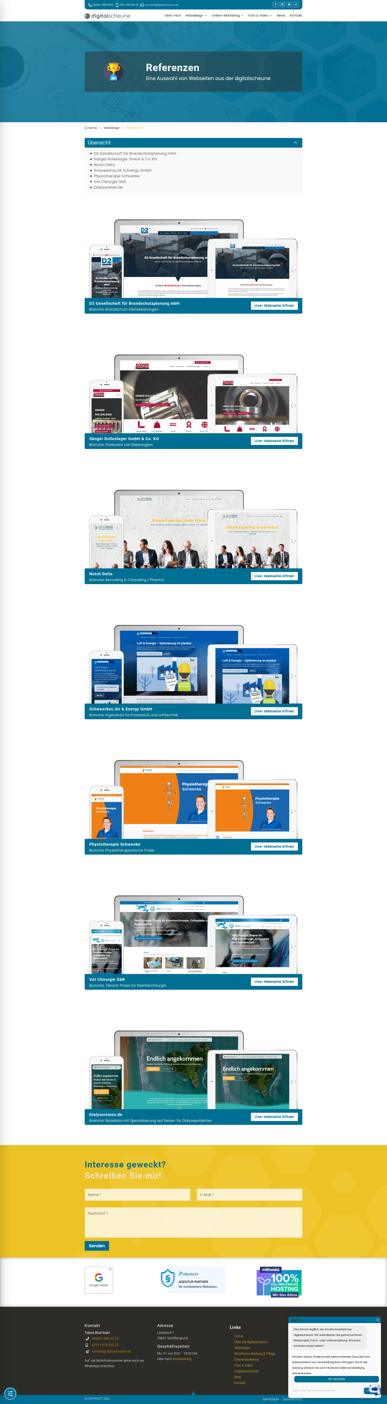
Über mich (172, 16)
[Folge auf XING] (296, 4)
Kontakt (296, 16)
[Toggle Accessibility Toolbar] (10, 1393)
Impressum (271, 1399)
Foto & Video (258, 16)
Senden (97, 1246)
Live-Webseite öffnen (274, 305)
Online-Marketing (226, 16)
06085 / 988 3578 (103, 4)
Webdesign (194, 16)
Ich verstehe (336, 1379)
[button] (374, 1390)
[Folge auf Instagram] (282, 4)
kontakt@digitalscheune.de (161, 4)
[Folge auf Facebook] (275, 4)
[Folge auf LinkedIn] (289, 4)
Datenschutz (292, 1399)
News (281, 16)
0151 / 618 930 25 (128, 4)
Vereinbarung (182, 1359)
